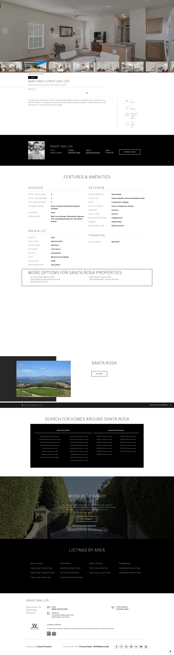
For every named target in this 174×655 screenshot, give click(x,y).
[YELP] (136, 646)
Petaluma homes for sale (79, 460)
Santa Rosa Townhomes (100, 277)
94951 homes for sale (128, 448)
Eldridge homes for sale (79, 454)
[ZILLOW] (146, 646)
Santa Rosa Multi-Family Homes (103, 279)
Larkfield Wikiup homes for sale (50, 439)
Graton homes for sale (50, 451)
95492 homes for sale (128, 442)
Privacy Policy (85, 646)
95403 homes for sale (104, 448)
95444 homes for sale (128, 439)
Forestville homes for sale (79, 436)
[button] (160, 405)
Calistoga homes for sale (79, 448)
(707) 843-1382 (74, 153)
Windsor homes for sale (49, 454)
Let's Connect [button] (87, 519)
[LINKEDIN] (126, 646)
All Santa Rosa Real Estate (42, 277)
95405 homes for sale (104, 436)
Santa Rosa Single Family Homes (45, 279)
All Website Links (101, 646)
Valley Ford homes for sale (79, 451)
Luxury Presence (44, 646)
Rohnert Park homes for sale (50, 442)
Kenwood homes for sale (50, 457)
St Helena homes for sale (79, 457)
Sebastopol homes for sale (49, 445)
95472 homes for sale (128, 445)
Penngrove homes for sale (79, 439)
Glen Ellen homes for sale (79, 442)
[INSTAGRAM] (121, 646)
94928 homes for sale (104, 451)
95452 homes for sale (128, 451)
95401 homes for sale (104, 445)
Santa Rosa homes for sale (49, 436)
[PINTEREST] (131, 646)
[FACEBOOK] (116, 646)
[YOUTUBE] (141, 646)
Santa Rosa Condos (39, 282)
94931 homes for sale (128, 436)
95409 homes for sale (104, 454)
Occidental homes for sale (79, 445)
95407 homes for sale (104, 439)
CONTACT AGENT (130, 152)
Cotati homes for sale (49, 448)
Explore (99, 374)
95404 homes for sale (104, 442)
